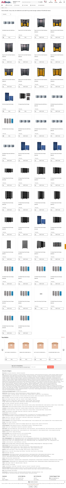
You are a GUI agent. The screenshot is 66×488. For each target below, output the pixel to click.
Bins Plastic (16, 397)
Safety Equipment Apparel (14, 454)
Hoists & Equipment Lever (24, 430)
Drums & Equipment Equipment (15, 420)
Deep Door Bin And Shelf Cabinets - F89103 (57, 55)
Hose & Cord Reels (5, 433)
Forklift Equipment (5, 425)
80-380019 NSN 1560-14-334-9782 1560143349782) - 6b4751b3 (54, 352)
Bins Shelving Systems (10, 459)
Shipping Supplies (5, 461)
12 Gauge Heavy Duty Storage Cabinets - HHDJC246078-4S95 (24, 227)
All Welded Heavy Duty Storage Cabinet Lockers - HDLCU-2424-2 (24, 277)
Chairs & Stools (5, 406)
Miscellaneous (29, 384)
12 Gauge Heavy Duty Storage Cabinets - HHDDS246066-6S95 (24, 178)
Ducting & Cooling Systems (31, 393)
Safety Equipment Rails (33, 454)
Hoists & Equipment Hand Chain (54, 430)
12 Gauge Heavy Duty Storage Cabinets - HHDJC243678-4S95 (40, 203)
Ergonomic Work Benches (43, 423)
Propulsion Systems (31, 394)
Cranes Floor (25, 411)
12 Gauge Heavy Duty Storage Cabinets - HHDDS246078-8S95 (56, 227)
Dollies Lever (13, 417)
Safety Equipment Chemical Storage (13, 456)
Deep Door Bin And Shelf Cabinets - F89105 (8, 55)
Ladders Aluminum (9, 436)
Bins (3, 397)
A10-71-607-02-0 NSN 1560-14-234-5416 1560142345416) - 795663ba (39, 352)
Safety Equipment (5, 454)
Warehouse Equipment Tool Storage (16, 468)
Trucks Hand (14, 466)
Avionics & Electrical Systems (21, 393)
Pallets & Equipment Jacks (25, 446)
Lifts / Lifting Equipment (7, 438)
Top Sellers (17, 5)
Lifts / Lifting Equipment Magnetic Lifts (44, 439)
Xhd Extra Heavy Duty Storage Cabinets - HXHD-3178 (56, 153)
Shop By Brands (41, 5)
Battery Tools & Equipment (39, 395)
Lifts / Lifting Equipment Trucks (53, 440)
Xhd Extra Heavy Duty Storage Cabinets (7, 104)
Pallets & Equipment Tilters (15, 447)
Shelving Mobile (46, 459)
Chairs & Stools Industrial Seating (38, 406)
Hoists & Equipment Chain (14, 430)
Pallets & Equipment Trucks (25, 447)
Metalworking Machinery (10, 384)
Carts (3, 403)
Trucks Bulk (33, 466)
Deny (36, 486)
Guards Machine (14, 426)
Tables (3, 462)
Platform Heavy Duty (35, 449)
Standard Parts (38, 394)
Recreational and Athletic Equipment (39, 386)
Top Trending (26, 5)
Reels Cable (7, 452)
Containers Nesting (10, 408)
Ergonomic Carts (28, 423)
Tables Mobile (7, 462)
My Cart (3, 478)
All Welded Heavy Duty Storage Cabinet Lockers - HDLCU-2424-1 (41, 277)
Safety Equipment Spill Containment (44, 454)
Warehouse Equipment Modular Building (44, 468)
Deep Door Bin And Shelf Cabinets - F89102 (41, 80)
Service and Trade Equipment (24, 387)
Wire (3, 470)
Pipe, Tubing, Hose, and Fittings (11, 386)
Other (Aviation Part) (23, 394)
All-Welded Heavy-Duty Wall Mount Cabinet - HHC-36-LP (24, 129)
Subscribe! (50, 366)
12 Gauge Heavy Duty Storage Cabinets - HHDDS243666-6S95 (8, 203)
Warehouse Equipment (6, 467)
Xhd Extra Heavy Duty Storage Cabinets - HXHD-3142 (23, 153)
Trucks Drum (38, 466)
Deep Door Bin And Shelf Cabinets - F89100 (24, 80)
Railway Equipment (43, 387)
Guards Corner (8, 426)
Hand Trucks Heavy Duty (22, 428)
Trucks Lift (28, 466)
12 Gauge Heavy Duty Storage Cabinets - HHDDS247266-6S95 (8, 178)
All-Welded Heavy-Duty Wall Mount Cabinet (8, 30)
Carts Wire (26, 403)
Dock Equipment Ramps (9, 415)
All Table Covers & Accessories (21, 391)
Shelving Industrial (39, 459)
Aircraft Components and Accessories (41, 374)
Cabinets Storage (29, 400)
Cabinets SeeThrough (35, 401)
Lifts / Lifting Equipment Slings (29, 440)
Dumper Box (14, 422)
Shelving (4, 459)
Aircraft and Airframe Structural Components (26, 374)
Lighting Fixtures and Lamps (26, 385)
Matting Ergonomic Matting (47, 443)
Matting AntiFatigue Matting (10, 443)
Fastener (8, 394)
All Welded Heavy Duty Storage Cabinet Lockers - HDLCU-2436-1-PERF (24, 326)
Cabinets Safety (28, 401)
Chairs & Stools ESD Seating (27, 406)
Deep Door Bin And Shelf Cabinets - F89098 (57, 30)
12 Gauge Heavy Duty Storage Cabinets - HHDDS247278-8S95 (8, 227)
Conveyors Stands (48, 409)
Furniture (36, 381)
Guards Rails (29, 426)
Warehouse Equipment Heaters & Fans (18, 467)
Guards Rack (24, 426)
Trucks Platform (8, 466)
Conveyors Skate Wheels (40, 409)
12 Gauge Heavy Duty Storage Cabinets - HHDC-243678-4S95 (8, 252)
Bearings (16, 376)
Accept (30, 486)
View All (62, 337)
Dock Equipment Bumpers (22, 414)
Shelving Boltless (25, 459)
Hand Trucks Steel (58, 428)
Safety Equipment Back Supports (25, 455)
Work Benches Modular (33, 473)
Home (3, 7)
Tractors (16, 388)
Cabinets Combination (21, 400)
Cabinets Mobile (14, 400)
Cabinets (4, 400)
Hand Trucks (4, 428)
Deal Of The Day (9, 5)
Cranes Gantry (35, 411)
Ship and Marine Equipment (34, 387)
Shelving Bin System (18, 459)
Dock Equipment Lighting (40, 414)
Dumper (3, 422)
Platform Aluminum (27, 449)
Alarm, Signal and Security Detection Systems (18, 375)
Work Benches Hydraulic (24, 473)
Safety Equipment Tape (14, 455)
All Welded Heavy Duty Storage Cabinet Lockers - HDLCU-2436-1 (57, 277)
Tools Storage (12, 464)
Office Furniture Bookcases (13, 445)
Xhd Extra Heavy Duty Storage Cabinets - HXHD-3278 (40, 153)
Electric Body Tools (48, 395)
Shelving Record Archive (53, 459)
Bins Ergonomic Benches (11, 423)
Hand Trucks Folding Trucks (12, 428)
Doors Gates (13, 418)
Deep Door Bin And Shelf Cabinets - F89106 (41, 30)
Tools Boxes (7, 464)
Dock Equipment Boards (13, 414)
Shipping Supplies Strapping (42, 461)
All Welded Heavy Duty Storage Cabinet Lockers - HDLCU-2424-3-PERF (57, 301)
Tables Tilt (13, 462)
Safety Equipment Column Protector (26, 456)
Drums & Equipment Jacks (36, 420)
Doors (3, 418)
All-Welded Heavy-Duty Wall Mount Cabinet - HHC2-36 (57, 104)
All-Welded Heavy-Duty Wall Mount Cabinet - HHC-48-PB (8, 153)
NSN (3, 374)
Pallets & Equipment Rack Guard (36, 447)
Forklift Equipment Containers (26, 425)
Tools (3, 464)
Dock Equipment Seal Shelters (19, 415)
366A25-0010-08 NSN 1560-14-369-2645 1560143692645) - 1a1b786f (25, 352)
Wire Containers (14, 470)
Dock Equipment (5, 414)
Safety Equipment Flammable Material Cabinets (42, 456)
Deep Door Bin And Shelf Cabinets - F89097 (57, 80)
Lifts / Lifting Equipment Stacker (18, 440)
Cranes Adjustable (9, 411)
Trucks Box (24, 466)
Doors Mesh (18, 418)
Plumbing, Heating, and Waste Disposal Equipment (40, 385)
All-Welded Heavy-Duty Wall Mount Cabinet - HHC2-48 (41, 104)
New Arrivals (34, 5)
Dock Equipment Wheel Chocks (42, 415)
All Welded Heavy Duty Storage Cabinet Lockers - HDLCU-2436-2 (8, 277)
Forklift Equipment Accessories (15, 425)
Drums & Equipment (6, 420)
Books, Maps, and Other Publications (39, 376)
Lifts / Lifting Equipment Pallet (45, 438)
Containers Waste (31, 408)
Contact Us (65, 247)
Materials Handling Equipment (34, 383)
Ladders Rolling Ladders (27, 436)
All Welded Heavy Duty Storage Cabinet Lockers (7, 129)
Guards (3, 426)
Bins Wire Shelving (8, 470)
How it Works (36, 479)
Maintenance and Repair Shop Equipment (21, 383)
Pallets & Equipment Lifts (15, 446)
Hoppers (3, 431)
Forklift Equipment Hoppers (37, 425)
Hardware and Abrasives (32, 382)
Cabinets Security (9, 401)
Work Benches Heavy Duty (14, 473)
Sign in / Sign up (5, 479)
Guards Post (19, 426)
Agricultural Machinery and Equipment (11, 374)
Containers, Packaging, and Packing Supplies (43, 377)
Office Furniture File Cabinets (24, 445)
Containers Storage (24, 408)
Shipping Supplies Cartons (23, 461)
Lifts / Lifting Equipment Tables (41, 440)
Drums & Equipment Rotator (57, 420)
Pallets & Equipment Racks (35, 446)
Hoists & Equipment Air (34, 430)
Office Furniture (5, 445)
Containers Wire (45, 408)
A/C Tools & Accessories (15, 395)
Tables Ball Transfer (19, 462)
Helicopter (17, 394)
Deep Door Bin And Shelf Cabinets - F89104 (41, 55)
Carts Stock (17, 403)
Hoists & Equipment (6, 430)
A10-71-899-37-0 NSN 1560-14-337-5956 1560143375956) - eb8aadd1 (10, 352)
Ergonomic (4, 423)
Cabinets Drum (22, 401)
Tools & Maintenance (45, 394)
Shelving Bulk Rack (32, 459)
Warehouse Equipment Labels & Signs (30, 468)
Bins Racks (21, 397)
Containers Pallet (17, 408)
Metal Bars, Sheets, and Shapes (20, 384)
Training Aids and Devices (23, 388)
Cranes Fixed (20, 411)
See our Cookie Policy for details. (33, 484)
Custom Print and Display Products (8, 391)
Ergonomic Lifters (35, 423)
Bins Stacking (26, 397)
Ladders (3, 436)
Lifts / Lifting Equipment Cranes (18, 439)
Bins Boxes (12, 397)
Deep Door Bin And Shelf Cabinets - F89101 (24, 55)
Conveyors (4, 409)
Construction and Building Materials (29, 377)
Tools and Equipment (6, 395)
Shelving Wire (60, 459)
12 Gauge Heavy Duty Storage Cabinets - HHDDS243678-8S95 (56, 203)
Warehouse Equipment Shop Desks (31, 467)
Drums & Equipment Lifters (46, 420)
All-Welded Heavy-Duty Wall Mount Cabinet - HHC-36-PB (41, 129)
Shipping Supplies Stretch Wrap (53, 461)
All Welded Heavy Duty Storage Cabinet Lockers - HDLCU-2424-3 (24, 301)
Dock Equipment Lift (31, 414)
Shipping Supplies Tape (14, 461)
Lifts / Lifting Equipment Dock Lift (18, 438)
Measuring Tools (35, 384)
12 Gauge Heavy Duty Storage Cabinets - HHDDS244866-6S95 (56, 178)
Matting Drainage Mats (38, 443)
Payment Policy (20, 478)
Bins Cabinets (7, 397)
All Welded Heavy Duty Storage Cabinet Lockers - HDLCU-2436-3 (8, 301)
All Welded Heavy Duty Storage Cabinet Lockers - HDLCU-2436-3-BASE (8, 326)
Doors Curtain (7, 418)
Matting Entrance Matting (29, 443)
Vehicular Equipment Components (40, 388)
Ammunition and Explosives (31, 375)
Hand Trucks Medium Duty (40, 428)
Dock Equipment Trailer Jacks (31, 415)
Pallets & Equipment (6, 446)
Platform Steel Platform (10, 449)
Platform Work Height (19, 449)
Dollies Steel (24, 417)
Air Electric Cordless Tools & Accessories (27, 395)
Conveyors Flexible (31, 409)
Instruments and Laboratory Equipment (50, 382)
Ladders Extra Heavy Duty (17, 436)
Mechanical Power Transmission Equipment (12, 385)
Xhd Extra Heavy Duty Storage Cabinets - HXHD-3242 (40, 227)
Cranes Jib (30, 411)
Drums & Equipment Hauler (26, 420)
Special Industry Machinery (9, 388)
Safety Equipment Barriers (24, 454)
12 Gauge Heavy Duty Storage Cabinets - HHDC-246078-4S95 (56, 252)
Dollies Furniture (30, 417)
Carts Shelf (12, 403)
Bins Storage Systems (33, 397)
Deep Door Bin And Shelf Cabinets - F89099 (8, 80)
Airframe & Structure (11, 393)
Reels (3, 452)
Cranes (3, 411)
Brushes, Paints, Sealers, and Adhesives (25, 376)
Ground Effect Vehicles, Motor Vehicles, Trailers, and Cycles (49, 381)
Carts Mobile (7, 403)
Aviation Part (4, 393)
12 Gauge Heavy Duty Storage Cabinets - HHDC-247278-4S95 (40, 252)
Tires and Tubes (31, 388)
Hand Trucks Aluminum (31, 428)
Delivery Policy (20, 479)
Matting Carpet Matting (20, 443)
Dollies (3, 417)
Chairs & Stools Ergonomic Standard (15, 406)
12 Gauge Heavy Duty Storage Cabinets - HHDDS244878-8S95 (24, 203)
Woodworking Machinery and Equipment (14, 389)
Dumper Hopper (8, 422)
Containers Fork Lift (38, 408)
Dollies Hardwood (37, 417)
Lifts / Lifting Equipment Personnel (30, 439)
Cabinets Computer (16, 401)
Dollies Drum (8, 417)
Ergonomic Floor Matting (20, 423)
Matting (3, 443)
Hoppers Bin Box (9, 431)
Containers (4, 408)
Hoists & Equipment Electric (43, 430)
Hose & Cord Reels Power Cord (15, 433)
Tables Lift (25, 462)
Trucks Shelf (19, 466)
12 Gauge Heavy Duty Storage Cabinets (23, 104)
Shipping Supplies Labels (32, 461)
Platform (4, 449)
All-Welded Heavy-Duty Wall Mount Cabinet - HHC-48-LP (57, 129)
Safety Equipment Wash (35, 455)
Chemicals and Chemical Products (16, 377)
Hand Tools (25, 382)
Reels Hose (12, 452)
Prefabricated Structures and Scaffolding (25, 386)
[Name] (39, 2)
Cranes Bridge (14, 411)
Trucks (3, 466)
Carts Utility (21, 403)
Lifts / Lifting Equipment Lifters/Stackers (32, 438)
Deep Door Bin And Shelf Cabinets (24, 30)
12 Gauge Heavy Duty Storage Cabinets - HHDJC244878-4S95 (40, 178)
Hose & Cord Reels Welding (26, 433)
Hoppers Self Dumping (16, 431)
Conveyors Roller (19, 409)
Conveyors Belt (25, 409)
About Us (35, 478)
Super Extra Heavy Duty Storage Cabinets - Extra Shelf (40, 301)
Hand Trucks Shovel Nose (50, 428)
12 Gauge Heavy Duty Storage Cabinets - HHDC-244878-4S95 (24, 252)
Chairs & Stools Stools (49, 406)
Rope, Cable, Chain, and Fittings (12, 387)
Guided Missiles (40, 382)
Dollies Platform (19, 417)
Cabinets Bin (8, 400)
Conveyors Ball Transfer (11, 409)
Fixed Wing (13, 394)
